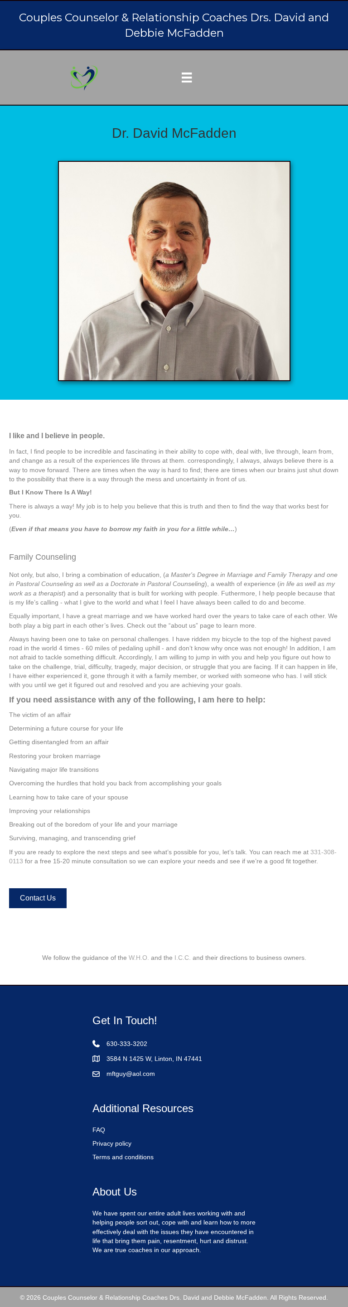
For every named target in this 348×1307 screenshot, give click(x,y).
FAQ (98, 1129)
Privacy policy (111, 1143)
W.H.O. (139, 957)
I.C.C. (182, 957)
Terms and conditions (123, 1157)
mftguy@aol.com (130, 1073)
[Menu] (186, 77)
